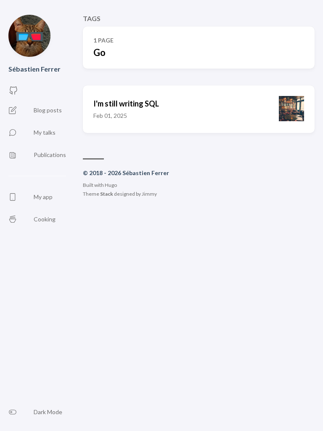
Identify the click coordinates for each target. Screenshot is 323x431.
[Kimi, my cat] (29, 36)
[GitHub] (13, 93)
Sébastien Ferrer (34, 69)
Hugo (111, 185)
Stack (106, 194)
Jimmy (149, 194)
